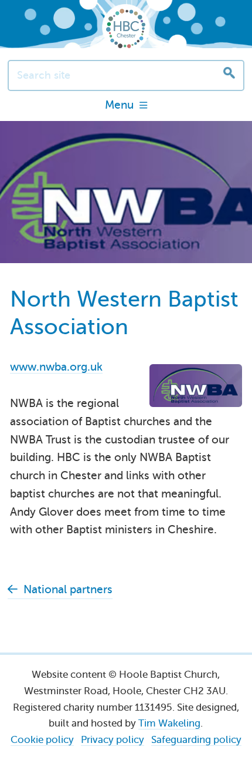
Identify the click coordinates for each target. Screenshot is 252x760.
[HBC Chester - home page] (126, 28)
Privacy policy (112, 739)
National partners (68, 589)
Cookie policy (42, 739)
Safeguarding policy (196, 739)
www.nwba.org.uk (56, 367)
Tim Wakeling (169, 723)
